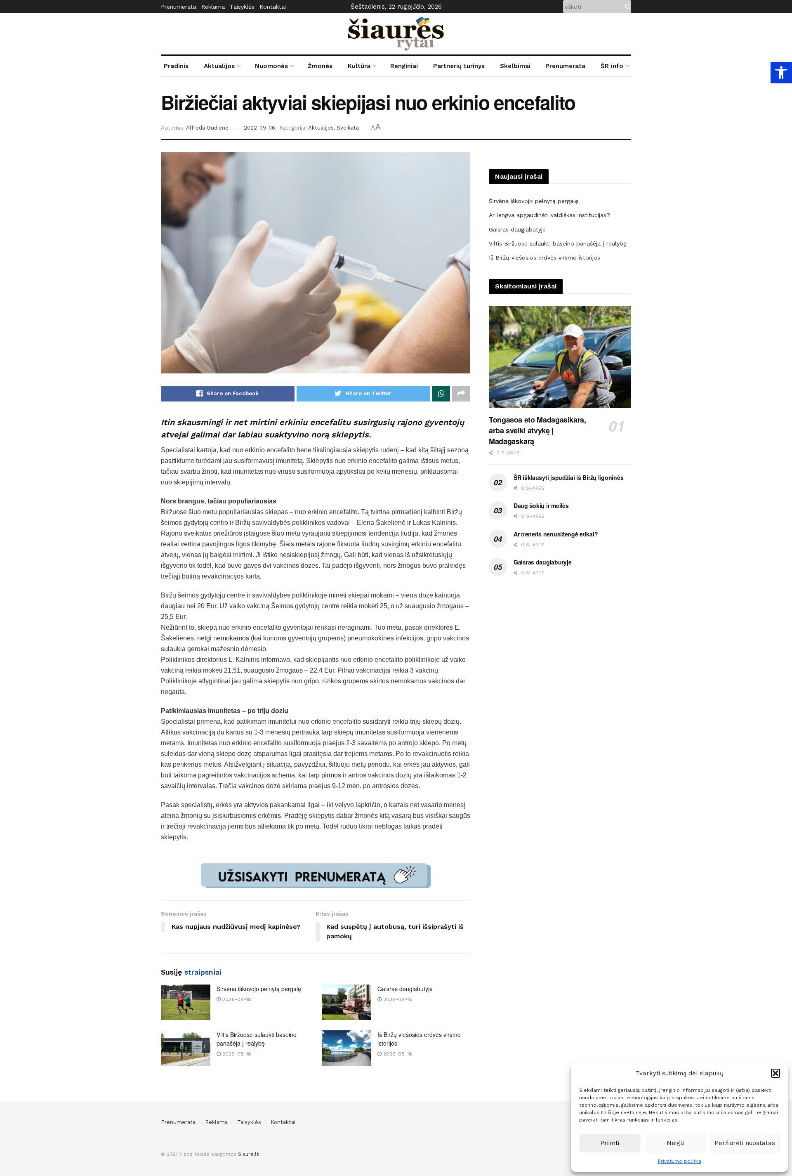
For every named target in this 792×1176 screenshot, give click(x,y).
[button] (775, 1073)
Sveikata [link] (348, 128)
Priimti (609, 1143)
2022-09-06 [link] (259, 128)
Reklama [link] (213, 6)
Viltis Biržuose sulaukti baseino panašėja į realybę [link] (257, 1038)
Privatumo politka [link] (679, 1161)
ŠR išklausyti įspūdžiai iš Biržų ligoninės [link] (568, 477)
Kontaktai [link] (272, 6)
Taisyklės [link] (242, 6)
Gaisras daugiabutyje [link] (405, 989)
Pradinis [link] (176, 66)
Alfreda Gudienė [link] (207, 128)
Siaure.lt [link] (248, 1154)
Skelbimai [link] (515, 66)
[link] (781, 72)
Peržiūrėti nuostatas (744, 1143)
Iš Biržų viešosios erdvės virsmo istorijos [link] (544, 257)
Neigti (675, 1143)
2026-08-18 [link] (236, 999)
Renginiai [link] (404, 66)
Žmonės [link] (320, 66)
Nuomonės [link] (271, 66)
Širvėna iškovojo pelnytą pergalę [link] (259, 989)
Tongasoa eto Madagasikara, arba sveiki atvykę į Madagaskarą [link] (537, 430)
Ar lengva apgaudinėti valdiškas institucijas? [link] (549, 215)
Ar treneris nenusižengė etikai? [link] (556, 534)
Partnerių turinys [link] (459, 66)
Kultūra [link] (359, 66)
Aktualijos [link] (219, 66)
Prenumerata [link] (178, 6)
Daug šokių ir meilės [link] (541, 505)
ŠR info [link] (612, 66)
